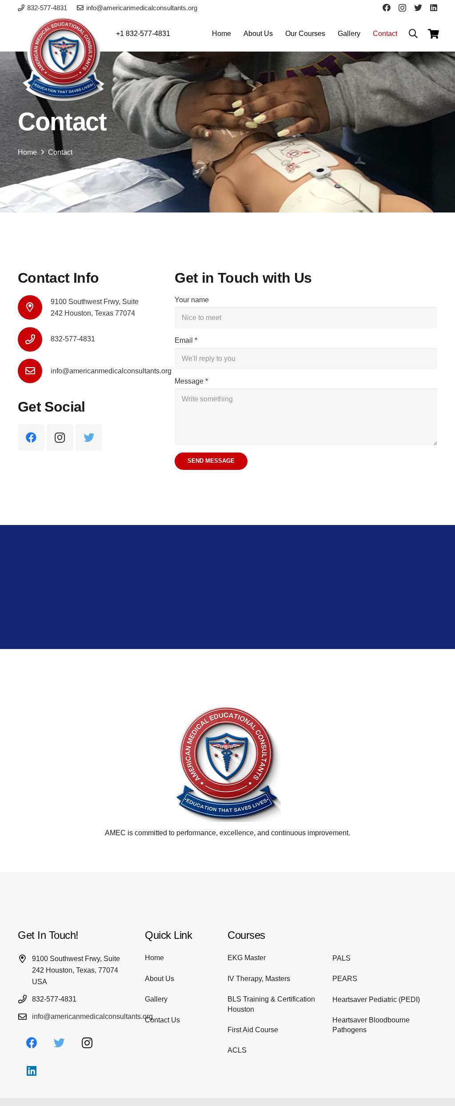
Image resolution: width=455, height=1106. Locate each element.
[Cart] (433, 34)
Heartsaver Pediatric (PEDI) (376, 999)
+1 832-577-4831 (143, 33)
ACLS (237, 1050)
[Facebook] (387, 8)
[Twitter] (418, 8)
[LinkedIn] (433, 8)
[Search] (413, 34)
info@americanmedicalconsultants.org (92, 1016)
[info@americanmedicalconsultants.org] (34, 371)
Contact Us (162, 1020)
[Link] (64, 59)
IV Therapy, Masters (259, 978)
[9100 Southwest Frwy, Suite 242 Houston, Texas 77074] (34, 307)
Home (154, 958)
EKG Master (247, 958)
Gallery (156, 999)
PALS (341, 958)
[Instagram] (402, 8)
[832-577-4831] (34, 339)
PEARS (344, 978)
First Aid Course (253, 1030)
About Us (159, 978)
